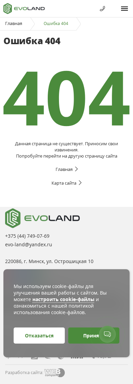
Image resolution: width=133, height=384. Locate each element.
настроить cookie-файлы (63, 299)
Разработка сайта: (24, 372)
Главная (13, 23)
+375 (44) (27, 236)
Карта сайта (63, 183)
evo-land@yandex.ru (28, 244)
